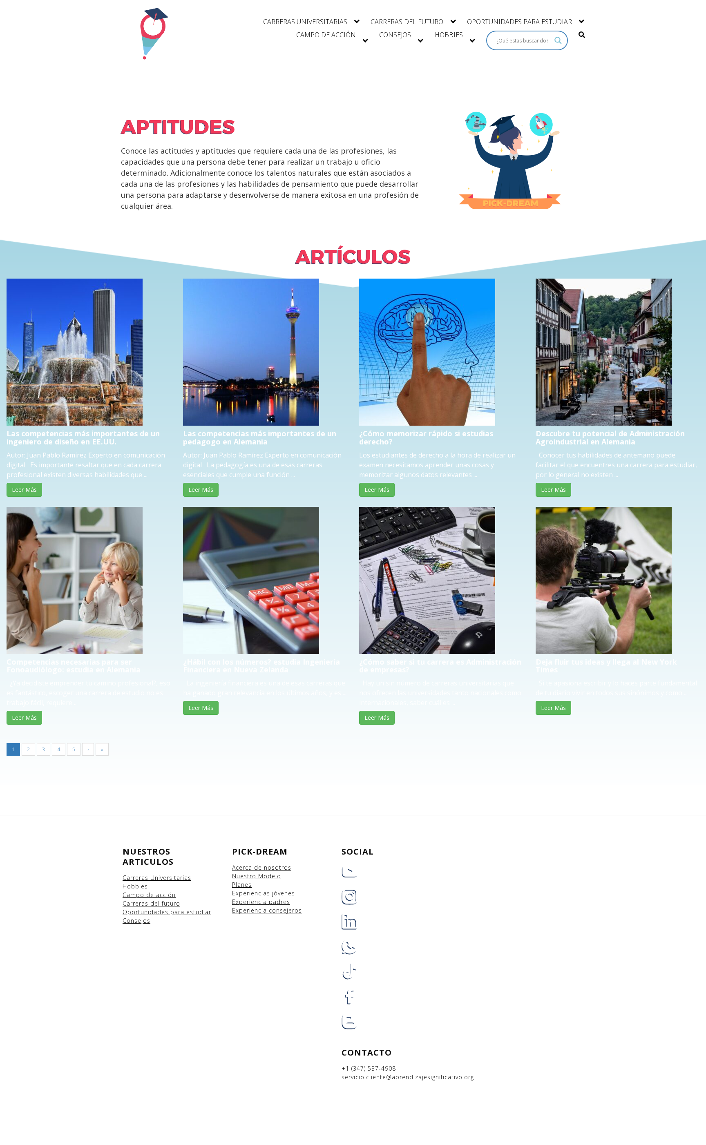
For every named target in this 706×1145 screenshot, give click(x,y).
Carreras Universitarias (157, 878)
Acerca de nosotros (261, 867)
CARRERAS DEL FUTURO (407, 22)
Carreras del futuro (151, 903)
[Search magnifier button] (558, 40)
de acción (161, 895)
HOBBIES (449, 35)
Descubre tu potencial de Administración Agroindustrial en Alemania (610, 437)
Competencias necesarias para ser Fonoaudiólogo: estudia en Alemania (74, 666)
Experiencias (252, 893)
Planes (242, 884)
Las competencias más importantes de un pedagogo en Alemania (259, 437)
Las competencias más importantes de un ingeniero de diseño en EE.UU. (83, 437)
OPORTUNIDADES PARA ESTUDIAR (519, 22)
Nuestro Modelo (256, 876)
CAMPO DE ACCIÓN (326, 35)
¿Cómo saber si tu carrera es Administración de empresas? (440, 666)
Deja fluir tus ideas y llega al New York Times (606, 666)
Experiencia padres (261, 902)
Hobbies (135, 886)
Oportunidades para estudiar (167, 912)
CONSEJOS (395, 35)
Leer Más (24, 489)
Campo (133, 895)
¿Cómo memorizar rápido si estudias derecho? (426, 437)
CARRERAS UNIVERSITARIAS (305, 22)
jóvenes (283, 893)
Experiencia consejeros (267, 910)
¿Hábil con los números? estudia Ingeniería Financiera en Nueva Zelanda (261, 666)
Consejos (136, 920)
